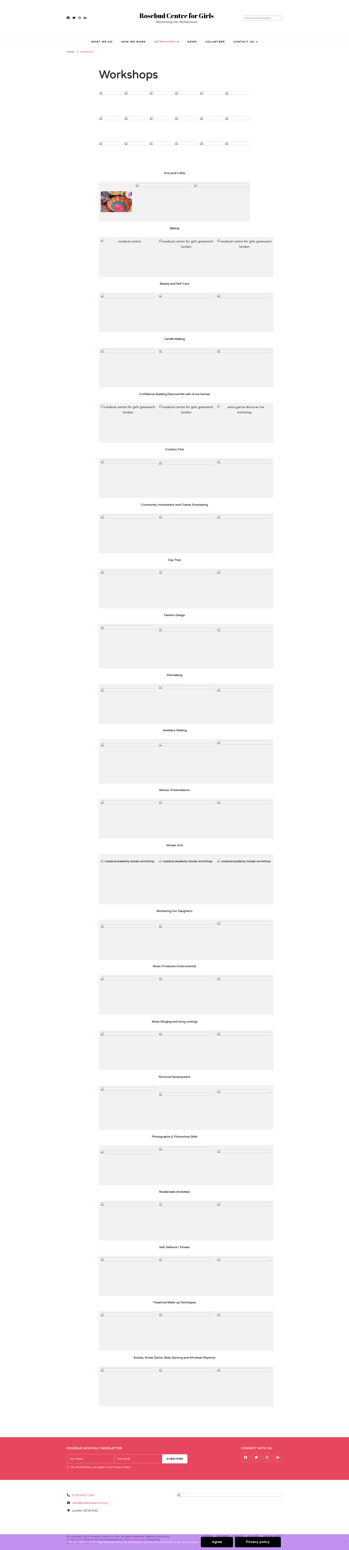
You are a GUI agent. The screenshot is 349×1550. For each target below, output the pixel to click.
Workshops (164, 41)
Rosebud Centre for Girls (176, 15)
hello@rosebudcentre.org (90, 1503)
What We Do (102, 41)
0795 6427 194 (83, 1495)
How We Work (133, 41)
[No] (344, 1542)
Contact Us (243, 41)
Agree (217, 1542)
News (192, 41)
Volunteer (215, 41)
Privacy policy (258, 1542)
